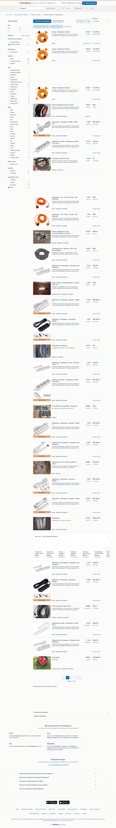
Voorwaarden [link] (42, 3)
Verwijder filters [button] (67, 26)
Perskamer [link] (53, 813)
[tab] (79, 21)
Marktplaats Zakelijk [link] (27, 809)
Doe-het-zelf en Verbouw (40, 26)
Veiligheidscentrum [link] (51, 3)
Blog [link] (17, 809)
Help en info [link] (35, 3)
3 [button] (75, 677)
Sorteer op (95, 18)
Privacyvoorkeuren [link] (94, 809)
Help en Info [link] (52, 809)
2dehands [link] (68, 813)
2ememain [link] (77, 813)
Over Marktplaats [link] (34, 813)
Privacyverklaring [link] (72, 809)
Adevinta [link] (60, 813)
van (9, 28)
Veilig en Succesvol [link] (40, 809)
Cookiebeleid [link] (83, 809)
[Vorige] (64, 677)
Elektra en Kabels (55, 26)
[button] (71, 3)
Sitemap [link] (84, 813)
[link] (25, 3)
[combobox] (32, 8)
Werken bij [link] (44, 813)
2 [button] (71, 677)
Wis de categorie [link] (26, 35)
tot (19, 28)
